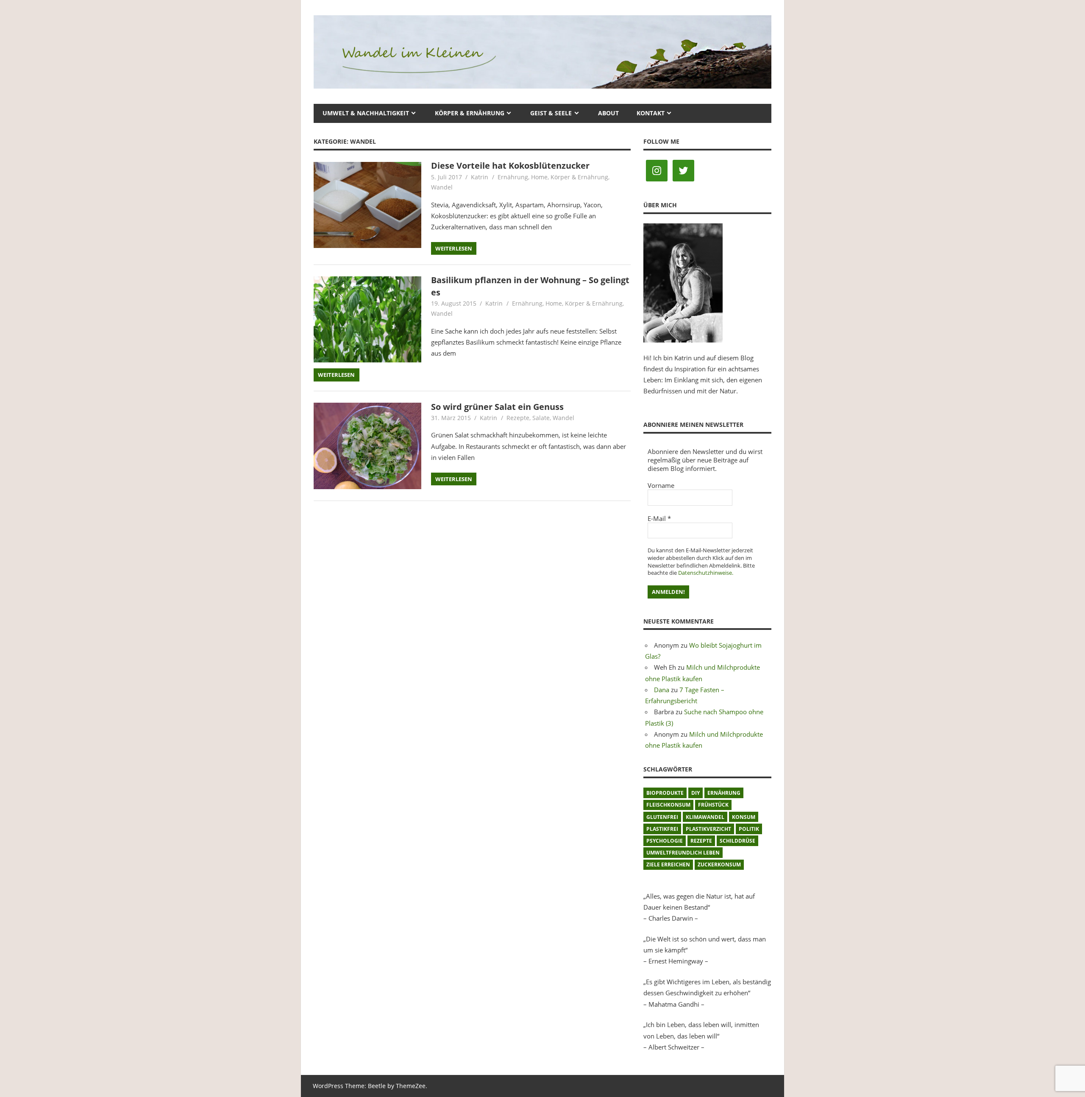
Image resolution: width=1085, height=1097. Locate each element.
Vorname (661, 485)
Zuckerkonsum (719, 864)
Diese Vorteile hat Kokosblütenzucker (510, 165)
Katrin (479, 177)
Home (539, 177)
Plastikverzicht (708, 828)
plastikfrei (662, 828)
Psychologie (664, 840)
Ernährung (513, 177)
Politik (749, 828)
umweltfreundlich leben (683, 852)
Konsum (743, 817)
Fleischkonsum (668, 804)
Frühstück (713, 804)
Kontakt (651, 113)
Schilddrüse (737, 840)
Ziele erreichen (668, 864)
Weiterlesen (453, 248)
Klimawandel (705, 817)
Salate (541, 418)
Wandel (442, 187)
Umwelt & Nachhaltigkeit (366, 113)
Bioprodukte (665, 792)
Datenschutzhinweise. (705, 572)
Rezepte (517, 418)
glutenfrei (662, 817)
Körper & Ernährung (469, 113)
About (608, 113)
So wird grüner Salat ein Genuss (497, 406)
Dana (661, 689)
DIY (695, 792)
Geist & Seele (551, 113)
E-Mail (659, 518)
